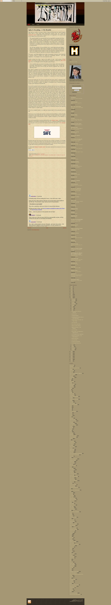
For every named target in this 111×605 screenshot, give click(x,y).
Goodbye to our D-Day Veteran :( (76, 271)
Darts (70, 416)
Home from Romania (74, 115)
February (73, 348)
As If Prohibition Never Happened (77, 334)
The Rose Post (73, 236)
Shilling (71, 548)
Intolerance (46, 154)
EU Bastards (72, 441)
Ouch (70, 518)
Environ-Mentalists (73, 437)
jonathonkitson (73, 273)
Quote (71, 536)
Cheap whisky (73, 136)
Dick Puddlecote (43, 5)
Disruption (71, 422)
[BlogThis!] (30, 150)
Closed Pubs (73, 158)
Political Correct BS (73, 528)
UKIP (70, 578)
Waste (71, 583)
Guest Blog (71, 456)
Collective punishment (35, 154)
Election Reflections (75, 338)
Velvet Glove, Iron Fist (75, 131)
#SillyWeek (72, 366)
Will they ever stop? (73, 586)
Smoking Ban (72, 556)
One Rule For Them (73, 517)
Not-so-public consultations (74, 511)
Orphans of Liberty (74, 208)
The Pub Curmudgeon (75, 161)
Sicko (71, 552)
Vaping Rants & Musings (75, 180)
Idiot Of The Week (73, 465)
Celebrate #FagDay (75, 315)
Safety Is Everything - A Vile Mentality (39, 30)
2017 (72, 294)
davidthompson (74, 193)
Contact (38, 24)
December (74, 299)
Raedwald (73, 212)
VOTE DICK (72, 582)
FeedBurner (79, 92)
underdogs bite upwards (75, 135)
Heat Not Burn (73, 147)
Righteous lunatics (73, 541)
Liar (70, 488)
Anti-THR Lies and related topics (77, 219)
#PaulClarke (72, 365)
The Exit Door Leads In (75, 279)
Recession (71, 537)
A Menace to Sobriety (75, 233)
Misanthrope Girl (74, 263)
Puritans (71, 533)
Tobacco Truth (73, 200)
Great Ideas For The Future (74, 454)
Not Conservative (73, 181)
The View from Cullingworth (76, 188)
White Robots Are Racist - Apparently (76, 144)
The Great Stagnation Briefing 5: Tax (76, 124)
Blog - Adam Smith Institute (76, 106)
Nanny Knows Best (74, 143)
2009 (72, 359)
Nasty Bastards (51, 154)
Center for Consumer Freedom (76, 248)
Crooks (71, 412)
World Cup (71, 590)
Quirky (71, 534)
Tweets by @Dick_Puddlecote (75, 57)
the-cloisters (81, 600)
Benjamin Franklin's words (40, 146)
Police (71, 526)
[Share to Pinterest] (33, 150)
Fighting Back (72, 449)
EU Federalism (72, 442)
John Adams (73, 266)
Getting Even (72, 450)
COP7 (71, 407)
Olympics (71, 515)
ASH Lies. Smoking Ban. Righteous (76, 373)
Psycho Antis (72, 532)
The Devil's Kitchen (74, 224)
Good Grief (71, 452)
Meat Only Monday (73, 499)
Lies (70, 491)
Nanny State (72, 507)
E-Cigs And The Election (76, 341)
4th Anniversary (73, 170)
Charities (71, 397)
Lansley (71, 483)
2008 (72, 360)
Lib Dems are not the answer (75, 490)
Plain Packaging (72, 525)
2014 (72, 351)
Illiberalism (43, 154)
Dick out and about (73, 420)
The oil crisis (73, 155)
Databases (71, 418)
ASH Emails (72, 370)
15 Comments (42, 153)
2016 (72, 296)
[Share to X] (31, 150)
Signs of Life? (72, 553)
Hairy (70, 457)
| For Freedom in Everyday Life (76, 139)
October (73, 302)
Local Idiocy (72, 495)
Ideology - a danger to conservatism (76, 237)
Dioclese (72, 154)
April (72, 345)
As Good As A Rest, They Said (75, 194)
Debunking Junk (72, 419)
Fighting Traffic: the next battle (75, 267)
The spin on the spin (74, 213)
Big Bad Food (72, 384)
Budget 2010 (72, 393)
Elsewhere (71, 434)
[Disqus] (46, 176)
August (73, 305)
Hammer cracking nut (73, 458)
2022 (72, 288)
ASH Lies (71, 372)
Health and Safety (73, 460)
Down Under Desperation (76, 324)
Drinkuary (71, 427)
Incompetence (72, 469)
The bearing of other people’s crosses (77, 151)
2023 (72, 286)
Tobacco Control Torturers (76, 325)
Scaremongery (72, 545)
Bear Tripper (72, 381)
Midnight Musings (74, 215)
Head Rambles (73, 150)
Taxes (71, 570)
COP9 (71, 410)
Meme (71, 502)
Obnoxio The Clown (74, 243)
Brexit (71, 391)
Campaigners (72, 395)
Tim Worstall (73, 97)
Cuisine (71, 414)
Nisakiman (73, 240)
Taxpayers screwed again (74, 571)
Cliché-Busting (72, 403)
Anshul (82, 601)
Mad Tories (71, 496)
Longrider (73, 111)
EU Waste (71, 445)
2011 (72, 356)
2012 (72, 354)
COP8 (71, 408)
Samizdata (73, 118)
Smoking (71, 555)
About (33, 24)
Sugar (71, 568)
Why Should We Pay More (74, 584)
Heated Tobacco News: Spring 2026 (76, 148)
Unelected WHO (72, 579)
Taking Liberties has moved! (75, 174)
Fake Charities (72, 446)
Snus (70, 559)
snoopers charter (54, 120)
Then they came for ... (73, 572)
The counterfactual (74, 165)
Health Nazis (72, 461)
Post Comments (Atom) (35, 229)
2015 (72, 297)
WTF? (71, 591)
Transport (71, 576)
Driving (71, 429)
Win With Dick (72, 587)
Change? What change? (74, 396)
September (74, 303)
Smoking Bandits (73, 241)
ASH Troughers (72, 374)
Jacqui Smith (72, 475)
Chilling (71, 400)
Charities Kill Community (74, 399)
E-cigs (40, 154)
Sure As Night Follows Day (76, 343)
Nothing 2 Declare (74, 270)
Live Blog (71, 494)
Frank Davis (73, 169)
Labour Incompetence (73, 480)
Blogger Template (77, 601)
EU (70, 439)
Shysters (71, 551)
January (73, 349)
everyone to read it (32, 34)
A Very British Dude (74, 258)
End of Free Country (73, 435)
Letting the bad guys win (74, 487)
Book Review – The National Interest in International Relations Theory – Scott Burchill (76, 275)
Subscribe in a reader (73, 61)
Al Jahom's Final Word (75, 196)
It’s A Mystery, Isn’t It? (74, 209)
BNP (70, 389)
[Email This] (29, 150)
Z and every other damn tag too (75, 594)
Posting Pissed (72, 530)
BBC (70, 380)
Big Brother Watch (74, 127)
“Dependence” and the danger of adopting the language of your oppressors (76, 221)
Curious (71, 415)
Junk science (72, 477)
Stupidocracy (72, 566)
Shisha (71, 549)
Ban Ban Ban (72, 377)
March (73, 346)
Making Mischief (72, 498)
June (73, 308)
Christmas (71, 401)
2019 (72, 291)
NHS (70, 510)
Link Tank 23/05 (74, 322)
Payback (71, 522)
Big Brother (72, 385)
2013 (72, 353)
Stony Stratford (72, 564)
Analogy (71, 369)
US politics (71, 580)
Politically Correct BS (73, 529)
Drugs (71, 430)
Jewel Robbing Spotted (74, 476)
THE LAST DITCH (74, 114)
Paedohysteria (72, 521)
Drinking (71, 426)
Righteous (71, 540)
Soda (70, 560)
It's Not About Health (73, 473)
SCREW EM (72, 547)
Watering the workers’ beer (75, 162)
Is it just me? (72, 472)
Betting (71, 382)
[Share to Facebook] (32, 150)
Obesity (71, 514)
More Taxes (72, 506)
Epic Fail (71, 438)
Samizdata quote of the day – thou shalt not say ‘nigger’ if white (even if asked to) (76, 120)
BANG (71, 378)
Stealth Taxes (72, 563)
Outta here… (73, 197)
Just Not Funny (72, 479)
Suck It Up (71, 567)
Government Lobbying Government (76, 453)
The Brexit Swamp (74, 230)
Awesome (71, 376)
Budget (71, 392)
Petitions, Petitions (74, 216)
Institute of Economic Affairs (76, 123)
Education (71, 433)
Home (29, 24)
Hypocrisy (71, 464)
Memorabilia (72, 503)
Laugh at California (73, 484)
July (72, 306)
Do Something (72, 423)
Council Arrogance (73, 411)
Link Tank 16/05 (74, 329)
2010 (72, 357)
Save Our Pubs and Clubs (74, 544)
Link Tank (71, 492)
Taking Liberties (74, 173)
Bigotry (71, 388)
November (74, 300)
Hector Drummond (74, 184)
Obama (71, 513)
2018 (72, 293)
